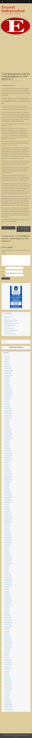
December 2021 (8, 453)
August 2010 (7, 690)
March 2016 (7, 574)
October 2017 (8, 540)
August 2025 (7, 377)
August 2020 (7, 481)
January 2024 (8, 410)
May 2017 (7, 549)
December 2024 (8, 391)
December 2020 (8, 474)
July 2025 (7, 378)
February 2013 (8, 638)
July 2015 (7, 587)
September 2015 (8, 584)
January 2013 (8, 640)
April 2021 (7, 467)
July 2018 (7, 525)
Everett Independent (13, 9)
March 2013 (7, 636)
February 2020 (8, 492)
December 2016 (8, 558)
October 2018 (8, 520)
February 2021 (8, 471)
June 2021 (7, 464)
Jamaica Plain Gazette (10, 325)
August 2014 (7, 607)
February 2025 (8, 387)
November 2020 (8, 476)
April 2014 (7, 614)
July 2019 (7, 504)
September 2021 (8, 459)
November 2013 (8, 622)
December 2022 (8, 432)
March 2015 (7, 594)
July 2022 (7, 441)
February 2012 (8, 659)
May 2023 (7, 424)
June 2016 (7, 568)
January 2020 (8, 493)
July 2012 (7, 650)
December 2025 (8, 370)
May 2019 (7, 507)
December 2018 (8, 516)
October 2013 (8, 624)
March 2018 (7, 532)
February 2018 (8, 533)
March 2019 (7, 511)
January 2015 (8, 598)
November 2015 (8, 580)
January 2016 (8, 577)
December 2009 (8, 704)
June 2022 (7, 443)
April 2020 (7, 488)
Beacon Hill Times (9, 316)
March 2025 (7, 385)
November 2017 (8, 539)
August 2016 (7, 565)
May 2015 (7, 591)
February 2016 (8, 575)
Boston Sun (7, 318)
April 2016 (7, 572)
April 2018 (7, 530)
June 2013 (7, 631)
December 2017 (8, 537)
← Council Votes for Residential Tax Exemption (8, 228)
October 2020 (8, 478)
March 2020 (7, 490)
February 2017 (8, 554)
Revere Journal (8, 332)
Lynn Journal (8, 327)
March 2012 (7, 657)
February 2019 (8, 513)
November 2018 (8, 518)
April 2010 (7, 697)
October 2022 (8, 436)
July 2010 (7, 692)
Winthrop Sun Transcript (10, 334)
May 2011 (7, 675)
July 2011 (7, 671)
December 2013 (8, 621)
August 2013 (7, 627)
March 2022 (7, 448)
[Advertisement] (16, 54)
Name (3, 268)
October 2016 (8, 561)
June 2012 (7, 652)
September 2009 (8, 709)
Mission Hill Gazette (9, 328)
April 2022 (7, 446)
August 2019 (7, 502)
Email (3, 271)
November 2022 (8, 434)
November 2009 (8, 706)
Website (3, 275)
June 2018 (7, 526)
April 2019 (7, 509)
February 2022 (8, 450)
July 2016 (7, 567)
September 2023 (8, 417)
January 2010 (8, 702)
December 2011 (8, 662)
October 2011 (8, 666)
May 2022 (7, 445)
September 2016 (8, 563)
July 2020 (7, 483)
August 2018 (7, 523)
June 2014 (7, 610)
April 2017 (7, 551)
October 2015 (8, 582)
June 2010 (7, 694)
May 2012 (7, 654)
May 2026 (7, 361)
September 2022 (8, 438)
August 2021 (7, 460)
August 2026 (7, 356)
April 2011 (7, 676)
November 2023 (8, 413)
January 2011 (8, 682)
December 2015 (8, 579)
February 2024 (8, 408)
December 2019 (8, 495)
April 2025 (7, 384)
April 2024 (7, 405)
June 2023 (7, 422)
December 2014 (8, 600)
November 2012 (8, 643)
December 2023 (8, 412)
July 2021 (7, 462)
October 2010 (8, 687)
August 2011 (7, 669)
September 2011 (8, 668)
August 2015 (7, 586)
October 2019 (8, 499)
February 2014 (8, 617)
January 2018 (8, 535)
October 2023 (8, 415)
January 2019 (8, 514)
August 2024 (7, 398)
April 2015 (7, 593)
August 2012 (7, 648)
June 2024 (7, 401)
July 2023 (7, 420)
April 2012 (7, 655)
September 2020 (8, 479)
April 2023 (7, 425)
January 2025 (8, 389)
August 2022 (7, 439)
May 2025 (7, 382)
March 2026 (7, 364)
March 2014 (7, 615)
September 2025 (8, 375)
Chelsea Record (8, 321)
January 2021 (8, 472)
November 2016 (8, 560)
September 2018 (8, 521)
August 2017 (7, 544)
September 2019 (8, 500)
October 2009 (8, 708)
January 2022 (8, 452)
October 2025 (8, 373)
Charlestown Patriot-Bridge (11, 320)
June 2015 (7, 589)
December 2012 (8, 641)
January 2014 (8, 619)
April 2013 (7, 635)
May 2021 (7, 465)
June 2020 (7, 485)
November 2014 (8, 601)
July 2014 (7, 608)
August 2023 (7, 418)
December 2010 (8, 683)
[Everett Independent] (16, 19)
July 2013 (7, 629)
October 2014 (8, 603)
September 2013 (8, 626)
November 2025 (8, 371)
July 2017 (7, 546)
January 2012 (8, 661)
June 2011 (7, 673)
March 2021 (7, 469)
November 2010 (8, 685)
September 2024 (8, 396)
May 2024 (7, 403)
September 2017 (8, 542)
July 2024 (7, 399)
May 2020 (7, 486)
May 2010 (7, 695)
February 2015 (8, 596)
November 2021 (8, 455)
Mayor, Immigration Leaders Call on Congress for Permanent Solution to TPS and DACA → (24, 229)
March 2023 (7, 427)
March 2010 (7, 699)
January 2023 (8, 431)
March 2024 (7, 406)
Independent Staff (6, 80)
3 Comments (21, 80)
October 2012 (8, 645)
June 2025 (7, 380)
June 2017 (7, 547)
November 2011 (8, 664)
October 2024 (8, 394)
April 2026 (7, 363)
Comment (4, 254)
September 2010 (8, 688)
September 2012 (8, 647)
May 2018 (7, 528)
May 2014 (7, 612)
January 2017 (8, 556)
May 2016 (7, 570)
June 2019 (7, 506)
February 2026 (8, 366)
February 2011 (8, 680)
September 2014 (8, 605)
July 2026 (7, 357)
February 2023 (8, 429)
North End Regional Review (11, 330)
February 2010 (8, 701)
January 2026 (8, 368)
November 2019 (8, 497)
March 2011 (7, 678)
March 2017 (7, 553)
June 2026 (7, 359)
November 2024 (8, 392)
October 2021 (8, 457)
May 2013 (7, 633)
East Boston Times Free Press (12, 323)
